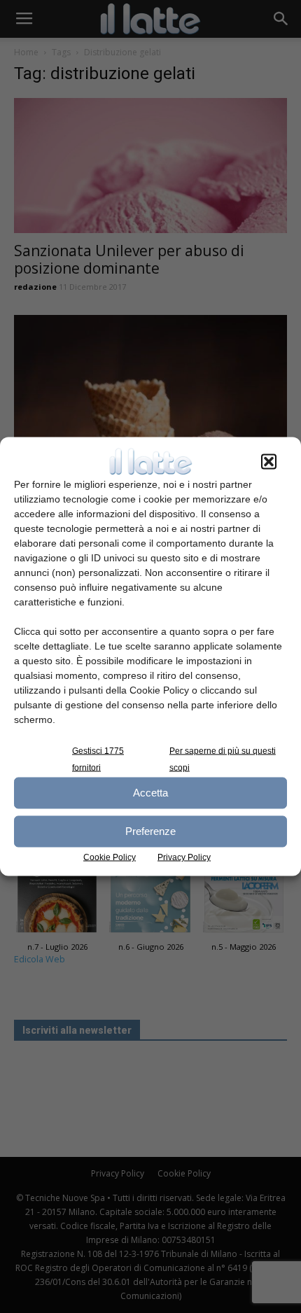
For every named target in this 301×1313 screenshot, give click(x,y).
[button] (269, 461)
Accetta (150, 793)
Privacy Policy (184, 857)
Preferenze (150, 831)
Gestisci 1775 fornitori (98, 758)
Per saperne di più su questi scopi (222, 758)
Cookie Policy (109, 857)
